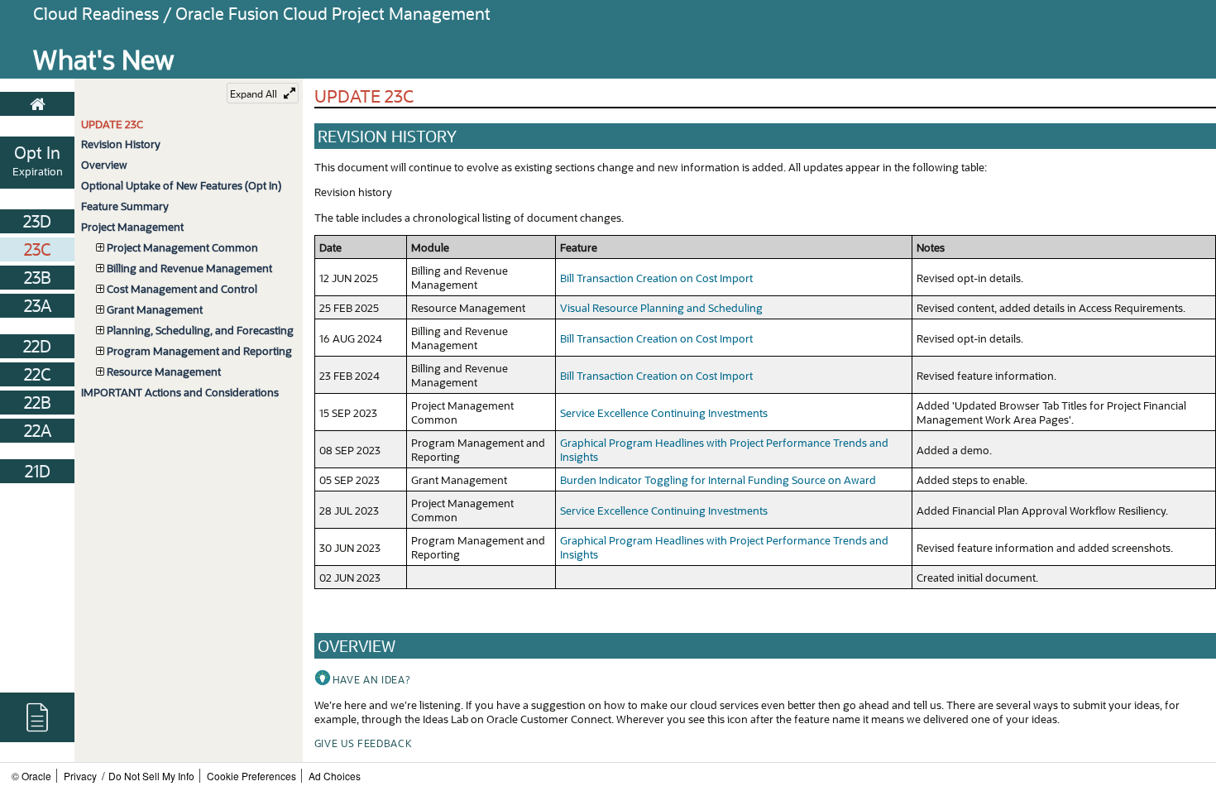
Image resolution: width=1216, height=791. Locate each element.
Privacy (80, 776)
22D (37, 346)
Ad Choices (335, 776)
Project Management (132, 226)
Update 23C (112, 124)
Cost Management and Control (182, 288)
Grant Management (155, 309)
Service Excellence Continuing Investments (664, 412)
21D (37, 471)
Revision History (120, 144)
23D (37, 221)
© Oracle (31, 776)
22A (37, 430)
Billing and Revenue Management (189, 268)
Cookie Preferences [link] (251, 776)
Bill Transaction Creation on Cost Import (656, 278)
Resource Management (164, 371)
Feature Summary (125, 206)
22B (37, 402)
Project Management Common (182, 247)
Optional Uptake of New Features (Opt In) (181, 185)
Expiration (37, 171)
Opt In (37, 152)
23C (37, 249)
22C (37, 374)
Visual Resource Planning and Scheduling (661, 307)
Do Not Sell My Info (151, 776)
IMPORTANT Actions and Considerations (180, 392)
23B (37, 277)
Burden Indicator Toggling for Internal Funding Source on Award (718, 479)
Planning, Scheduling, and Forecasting (200, 330)
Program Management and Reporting (199, 350)
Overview (104, 164)
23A (37, 305)
